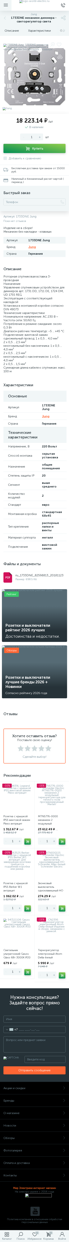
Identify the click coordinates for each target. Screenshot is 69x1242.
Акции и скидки (14, 1088)
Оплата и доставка (16, 1163)
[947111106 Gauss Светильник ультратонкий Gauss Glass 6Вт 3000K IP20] (17, 932)
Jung (32, 247)
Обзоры (9, 1138)
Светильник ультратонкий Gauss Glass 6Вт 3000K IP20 (16, 954)
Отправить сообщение (34, 1070)
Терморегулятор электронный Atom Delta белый (50, 954)
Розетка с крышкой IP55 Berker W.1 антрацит (15, 887)
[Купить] (27, 841)
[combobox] (11, 1029)
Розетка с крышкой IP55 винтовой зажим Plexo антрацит (16, 820)
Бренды (8, 1100)
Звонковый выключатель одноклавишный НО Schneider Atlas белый (51, 889)
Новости (9, 1125)
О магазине (11, 1113)
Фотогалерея (12, 1150)
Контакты (10, 1175)
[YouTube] (35, 1211)
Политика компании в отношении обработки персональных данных (34, 1221)
